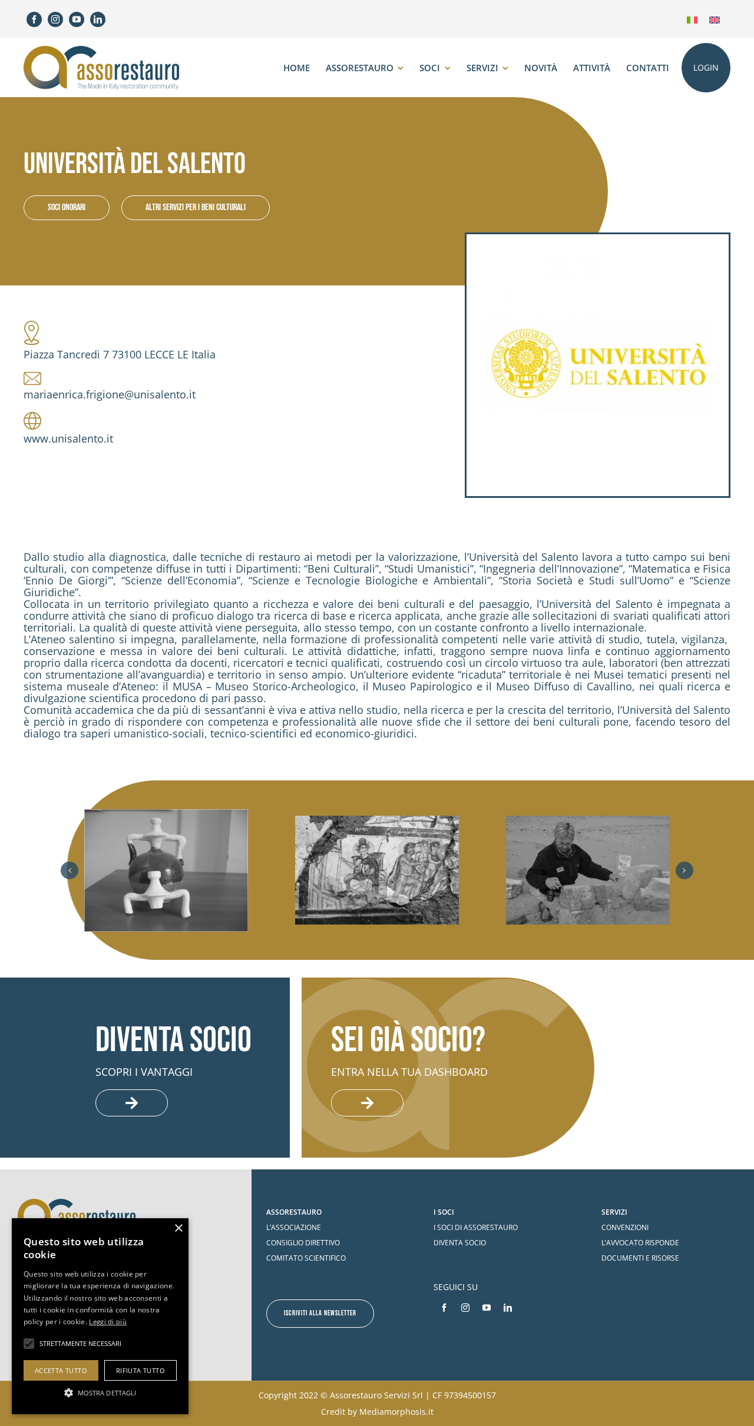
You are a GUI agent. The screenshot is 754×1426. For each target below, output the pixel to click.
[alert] (100, 1316)
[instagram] (55, 19)
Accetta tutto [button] (61, 1370)
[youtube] (76, 19)
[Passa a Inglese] (714, 19)
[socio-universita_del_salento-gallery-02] (377, 870)
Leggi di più (108, 1321)
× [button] (178, 1228)
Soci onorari (66, 207)
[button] (69, 870)
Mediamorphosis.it (396, 1411)
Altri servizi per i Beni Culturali (195, 207)
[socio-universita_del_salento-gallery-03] (588, 870)
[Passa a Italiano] (692, 19)
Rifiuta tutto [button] (140, 1370)
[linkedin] (97, 19)
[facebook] (34, 19)
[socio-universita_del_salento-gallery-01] (166, 870)
